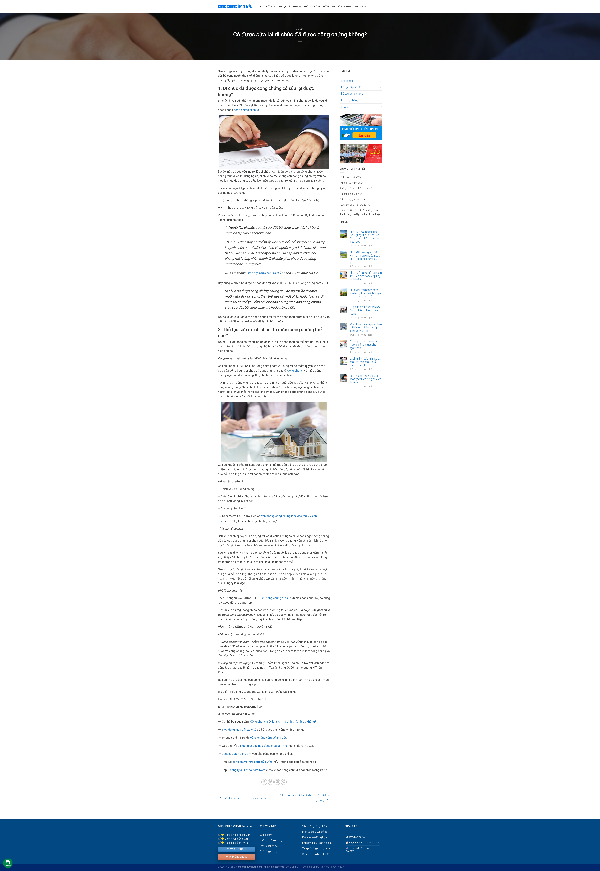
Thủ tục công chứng (317, 6)
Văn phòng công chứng (315, 826)
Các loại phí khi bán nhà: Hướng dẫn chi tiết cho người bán (363, 345)
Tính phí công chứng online (316, 848)
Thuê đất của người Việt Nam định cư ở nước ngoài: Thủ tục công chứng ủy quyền (365, 257)
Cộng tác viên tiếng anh (237, 753)
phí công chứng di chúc (276, 598)
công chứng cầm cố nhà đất (268, 737)
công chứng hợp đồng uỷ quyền (252, 761)
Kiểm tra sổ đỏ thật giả (314, 837)
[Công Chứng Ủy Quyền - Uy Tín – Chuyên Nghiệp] (235, 6)
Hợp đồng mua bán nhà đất (317, 842)
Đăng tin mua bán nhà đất (316, 854)
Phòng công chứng (309, 867)
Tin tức (359, 6)
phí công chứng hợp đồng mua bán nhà (263, 745)
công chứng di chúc (246, 109)
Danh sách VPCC (269, 845)
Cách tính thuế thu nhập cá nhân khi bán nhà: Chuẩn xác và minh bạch (365, 362)
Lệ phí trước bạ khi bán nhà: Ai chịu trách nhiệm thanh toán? (365, 310)
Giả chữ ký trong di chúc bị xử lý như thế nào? (248, 798)
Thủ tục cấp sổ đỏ (288, 6)
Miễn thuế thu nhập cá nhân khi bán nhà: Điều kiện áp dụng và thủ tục (366, 327)
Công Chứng (292, 867)
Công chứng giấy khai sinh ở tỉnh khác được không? (283, 721)
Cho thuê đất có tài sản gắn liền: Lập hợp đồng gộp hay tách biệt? (366, 276)
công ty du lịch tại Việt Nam (247, 770)
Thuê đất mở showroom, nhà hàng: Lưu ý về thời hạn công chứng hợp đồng (365, 293)
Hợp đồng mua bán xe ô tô (239, 729)
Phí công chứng (238, 857)
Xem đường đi (238, 849)
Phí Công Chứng (342, 6)
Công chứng (265, 6)
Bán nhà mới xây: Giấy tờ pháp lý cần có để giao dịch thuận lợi (365, 379)
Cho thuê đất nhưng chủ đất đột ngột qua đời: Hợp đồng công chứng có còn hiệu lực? (364, 236)
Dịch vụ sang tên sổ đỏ (263, 273)
